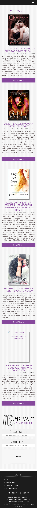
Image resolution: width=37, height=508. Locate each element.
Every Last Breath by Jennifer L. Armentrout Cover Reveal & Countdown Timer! (18, 206)
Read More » (18, 80)
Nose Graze (18, 506)
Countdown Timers (15, 501)
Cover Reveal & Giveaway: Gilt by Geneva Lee (18, 125)
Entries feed (10, 482)
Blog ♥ (26, 501)
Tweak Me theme (28, 504)
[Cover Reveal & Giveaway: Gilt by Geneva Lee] (18, 105)
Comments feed (12, 485)
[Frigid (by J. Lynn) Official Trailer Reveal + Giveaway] (18, 269)
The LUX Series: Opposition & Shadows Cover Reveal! (18, 50)
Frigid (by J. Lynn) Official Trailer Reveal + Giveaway (18, 289)
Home (10, 498)
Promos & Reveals (14, 499)
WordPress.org (11, 488)
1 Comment (23, 372)
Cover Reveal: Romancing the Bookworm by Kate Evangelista (18, 367)
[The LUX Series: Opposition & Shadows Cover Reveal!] (18, 29)
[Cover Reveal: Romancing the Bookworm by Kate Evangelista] (18, 346)
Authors (25, 498)
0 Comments (22, 53)
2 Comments (22, 128)
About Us (26, 499)
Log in (8, 479)
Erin (33, 53)
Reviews (17, 498)
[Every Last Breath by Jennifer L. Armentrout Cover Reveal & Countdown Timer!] (18, 184)
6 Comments (22, 293)
